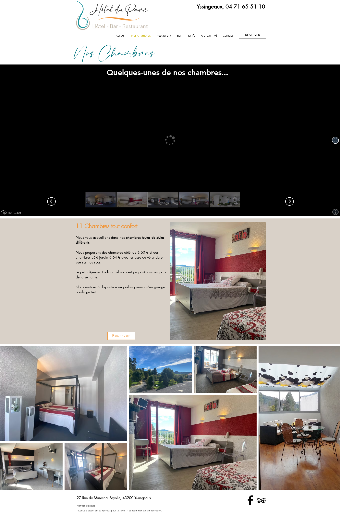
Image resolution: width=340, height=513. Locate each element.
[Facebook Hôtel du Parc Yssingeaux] (250, 500)
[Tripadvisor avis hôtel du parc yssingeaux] (261, 500)
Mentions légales (86, 505)
